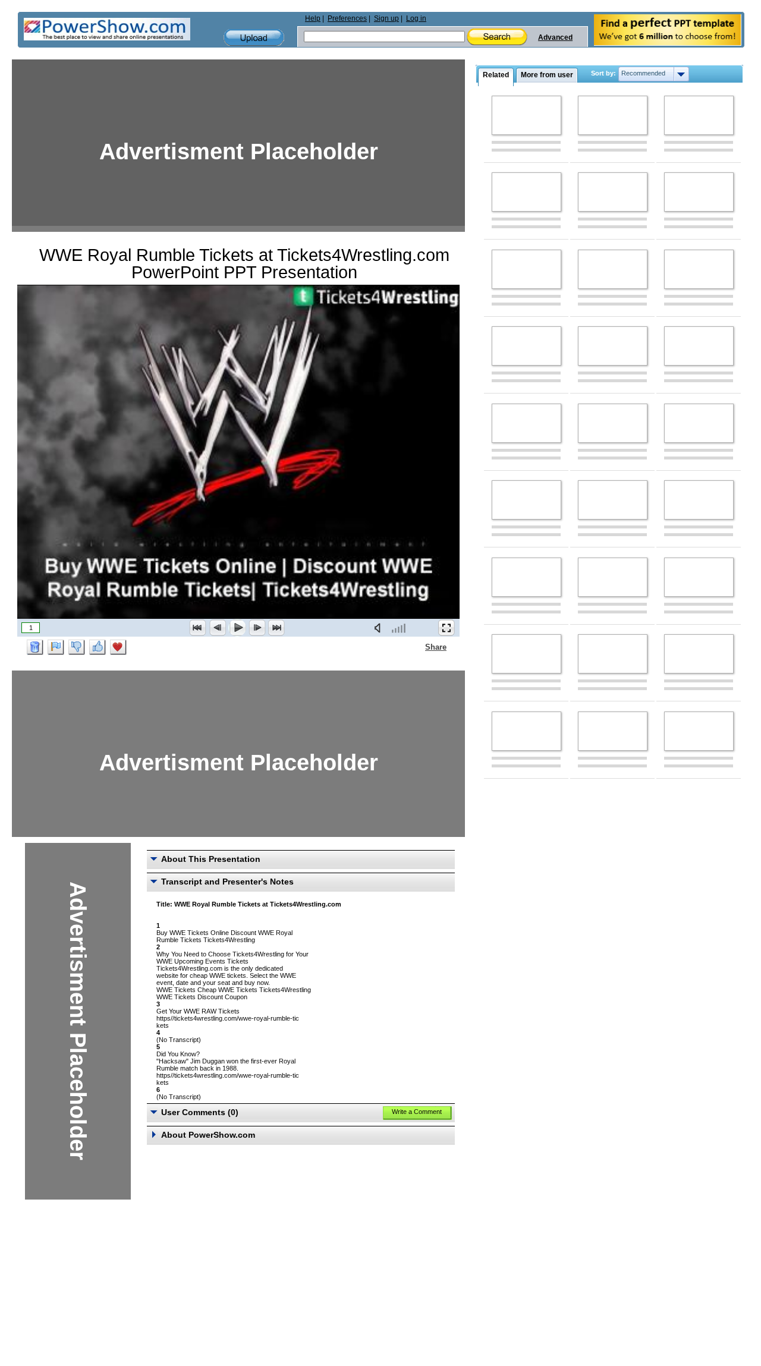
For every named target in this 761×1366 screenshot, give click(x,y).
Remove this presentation (35, 647)
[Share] (418, 647)
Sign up (386, 18)
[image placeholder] (526, 115)
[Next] (257, 628)
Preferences (347, 18)
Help (312, 18)
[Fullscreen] (446, 628)
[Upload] (254, 37)
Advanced (555, 37)
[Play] (237, 628)
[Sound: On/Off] (380, 628)
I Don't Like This (76, 647)
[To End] (276, 628)
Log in (416, 18)
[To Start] (198, 628)
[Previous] (218, 628)
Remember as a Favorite (118, 647)
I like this (97, 647)
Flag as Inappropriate (56, 647)
